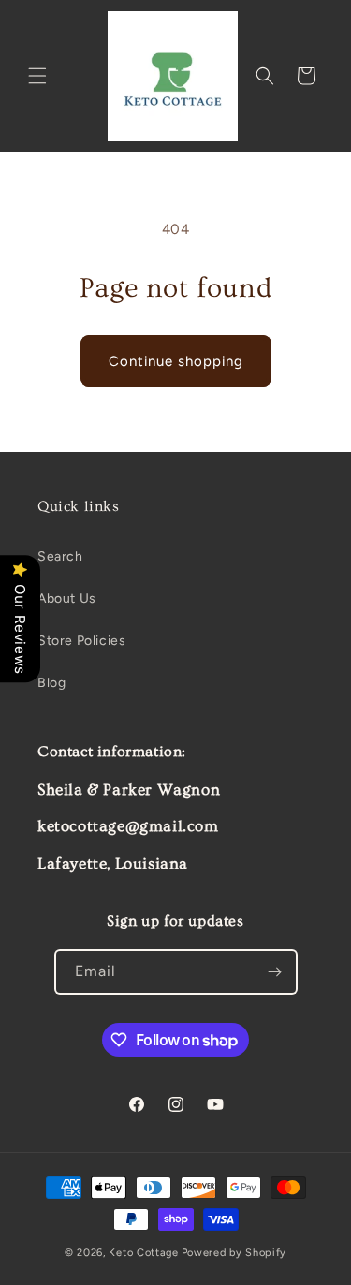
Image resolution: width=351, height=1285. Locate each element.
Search (60, 556)
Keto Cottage (143, 1253)
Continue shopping (176, 361)
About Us (66, 598)
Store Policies (81, 641)
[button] (37, 75)
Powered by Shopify (234, 1253)
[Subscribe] (275, 972)
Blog (51, 683)
